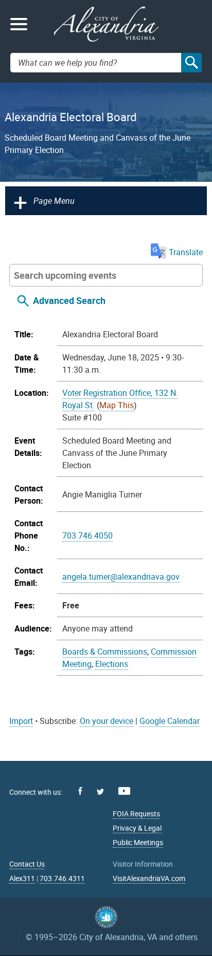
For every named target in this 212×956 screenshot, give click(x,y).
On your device (106, 720)
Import (21, 720)
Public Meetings (138, 842)
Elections (111, 664)
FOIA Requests (136, 813)
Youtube (124, 791)
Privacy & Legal (137, 828)
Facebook (80, 791)
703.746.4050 (87, 535)
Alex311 (22, 878)
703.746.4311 (62, 878)
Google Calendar (169, 720)
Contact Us (27, 864)
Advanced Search (69, 300)
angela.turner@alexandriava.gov (121, 576)
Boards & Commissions (104, 651)
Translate (186, 252)
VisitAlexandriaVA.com (149, 878)
